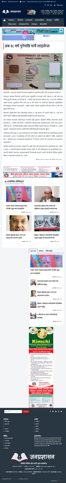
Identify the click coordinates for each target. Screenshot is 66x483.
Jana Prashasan (14, 479)
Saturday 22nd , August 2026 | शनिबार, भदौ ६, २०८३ (42, 2)
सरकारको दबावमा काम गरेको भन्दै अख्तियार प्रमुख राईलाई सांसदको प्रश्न (45, 207)
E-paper (60, 5)
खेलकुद (49, 20)
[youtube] (55, 411)
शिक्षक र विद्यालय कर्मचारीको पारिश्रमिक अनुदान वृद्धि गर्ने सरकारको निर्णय (46, 236)
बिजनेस (20, 20)
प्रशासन (41, 251)
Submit (26, 412)
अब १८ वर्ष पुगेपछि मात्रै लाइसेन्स (27, 46)
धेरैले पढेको (49, 251)
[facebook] (50, 411)
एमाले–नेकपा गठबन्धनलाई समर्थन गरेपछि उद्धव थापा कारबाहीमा (16, 207)
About (5, 2)
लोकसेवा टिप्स (24, 24)
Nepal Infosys (60, 481)
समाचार (11, 20)
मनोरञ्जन (34, 24)
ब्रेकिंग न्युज (7, 422)
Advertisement (14, 2)
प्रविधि (56, 20)
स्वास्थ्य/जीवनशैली (9, 438)
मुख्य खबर (33, 251)
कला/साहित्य (39, 20)
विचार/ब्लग (12, 24)
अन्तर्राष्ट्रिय (7, 431)
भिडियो (37, 431)
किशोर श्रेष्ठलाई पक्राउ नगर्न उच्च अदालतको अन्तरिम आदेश (15, 236)
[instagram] (58, 411)
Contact (23, 2)
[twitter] (53, 411)
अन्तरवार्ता (29, 20)
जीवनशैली (43, 24)
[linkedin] (61, 411)
